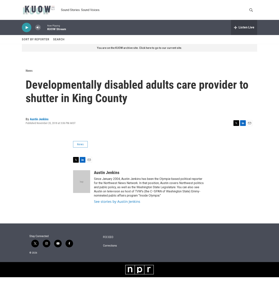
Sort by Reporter (35, 39)
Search (59, 39)
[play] (27, 27)
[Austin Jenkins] (81, 181)
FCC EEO (108, 237)
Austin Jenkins (39, 119)
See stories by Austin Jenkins (117, 201)
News (29, 71)
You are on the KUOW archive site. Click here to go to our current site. (139, 47)
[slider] (44, 27)
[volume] (38, 27)
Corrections (110, 245)
